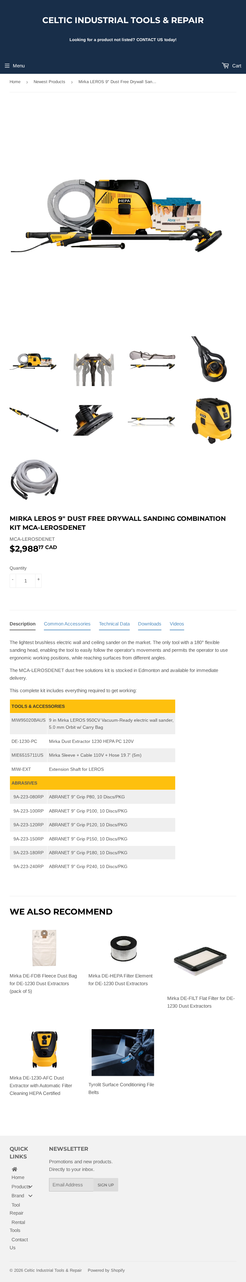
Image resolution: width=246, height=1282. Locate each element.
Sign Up (106, 1185)
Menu (19, 65)
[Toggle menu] (30, 1186)
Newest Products (49, 81)
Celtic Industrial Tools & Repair (123, 20)
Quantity (18, 568)
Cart (236, 65)
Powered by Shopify (106, 1270)
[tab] (23, 625)
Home (15, 81)
